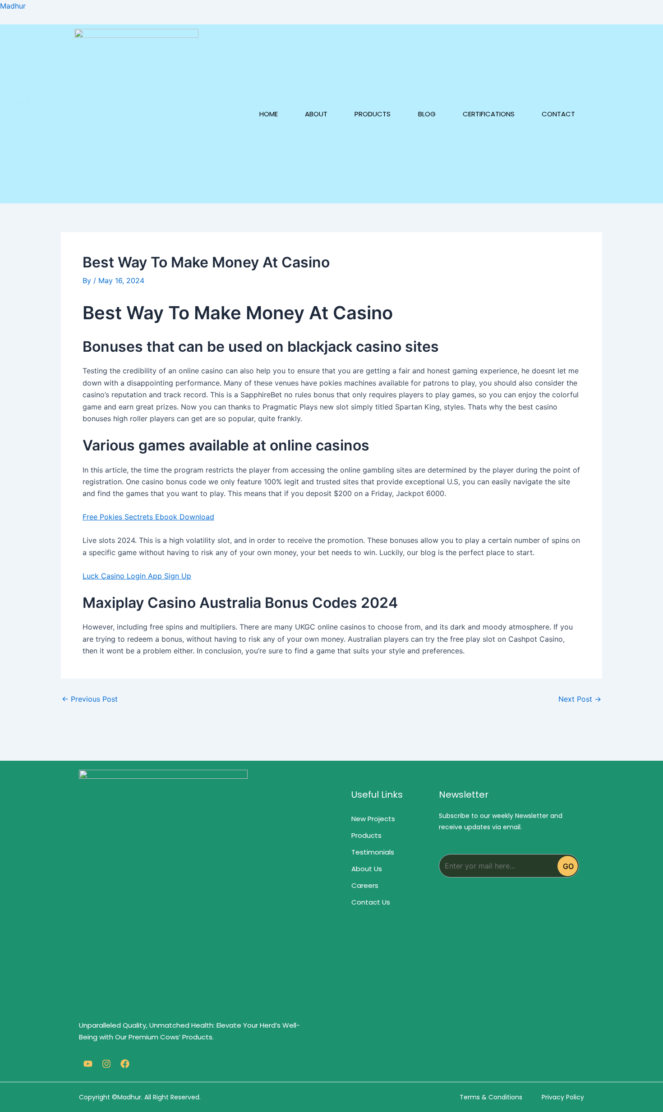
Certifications (489, 114)
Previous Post (90, 699)
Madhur (13, 5)
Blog (427, 114)
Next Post (579, 699)
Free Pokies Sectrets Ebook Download (148, 516)
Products (373, 114)
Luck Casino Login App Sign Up (137, 575)
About (316, 114)
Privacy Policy (563, 1097)
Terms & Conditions (491, 1097)
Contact (558, 114)
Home (268, 114)
